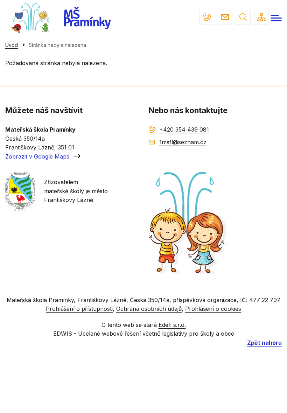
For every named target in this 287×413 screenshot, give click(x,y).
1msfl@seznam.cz (225, 17)
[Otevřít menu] (276, 18)
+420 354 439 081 (207, 17)
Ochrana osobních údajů (149, 308)
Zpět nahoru (264, 342)
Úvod (11, 45)
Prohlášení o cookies (213, 308)
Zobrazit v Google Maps (37, 156)
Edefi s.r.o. (172, 324)
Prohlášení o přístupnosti (79, 308)
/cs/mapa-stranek (261, 17)
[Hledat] (243, 17)
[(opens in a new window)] (20, 190)
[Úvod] (31, 18)
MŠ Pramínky (86, 18)
